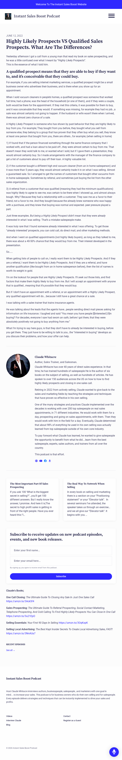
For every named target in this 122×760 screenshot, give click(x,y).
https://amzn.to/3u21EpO (20, 616)
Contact (66, 716)
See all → (10, 650)
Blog (8, 725)
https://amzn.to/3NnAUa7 (20, 633)
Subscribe (61, 576)
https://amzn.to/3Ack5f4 (20, 601)
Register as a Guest (72, 720)
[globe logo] (37, 460)
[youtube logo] (41, 460)
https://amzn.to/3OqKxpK (73, 622)
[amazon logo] (49, 460)
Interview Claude (13, 720)
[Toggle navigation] (111, 16)
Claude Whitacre (45, 357)
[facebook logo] (45, 460)
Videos (9, 716)
